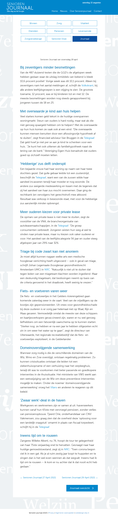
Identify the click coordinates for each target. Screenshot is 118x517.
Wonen (33, 23)
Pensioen (59, 31)
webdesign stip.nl (82, 513)
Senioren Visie (59, 38)
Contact (98, 11)
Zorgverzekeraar (33, 38)
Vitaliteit (85, 23)
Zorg (59, 23)
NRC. (47, 269)
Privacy (51, 513)
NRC (66, 449)
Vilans (53, 387)
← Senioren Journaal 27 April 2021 (38, 477)
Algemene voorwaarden (64, 513)
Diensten (33, 31)
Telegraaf (89, 138)
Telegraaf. (44, 427)
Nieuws (63, 11)
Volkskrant (87, 85)
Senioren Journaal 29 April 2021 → (80, 477)
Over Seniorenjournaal (80, 11)
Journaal (84, 38)
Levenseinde (84, 31)
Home (55, 11)
